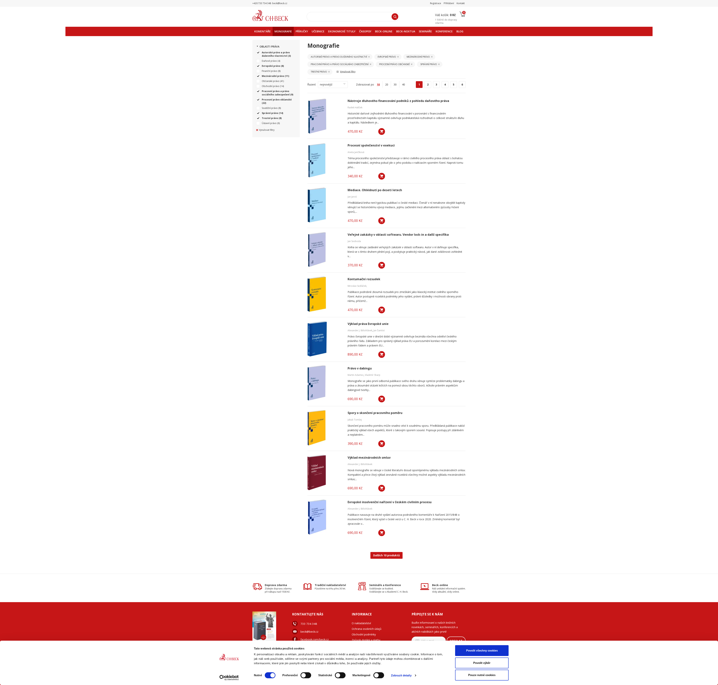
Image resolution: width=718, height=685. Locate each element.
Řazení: (311, 84)
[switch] (305, 675)
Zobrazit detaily (401, 675)
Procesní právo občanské (277, 99)
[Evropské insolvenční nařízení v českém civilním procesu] (325, 517)
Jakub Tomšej (355, 419)
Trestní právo (270, 118)
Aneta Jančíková (356, 152)
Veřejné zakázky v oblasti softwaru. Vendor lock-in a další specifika (398, 235)
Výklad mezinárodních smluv (369, 458)
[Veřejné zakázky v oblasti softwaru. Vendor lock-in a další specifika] (325, 249)
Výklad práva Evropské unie (368, 324)
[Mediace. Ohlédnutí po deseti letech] (325, 205)
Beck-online (440, 585)
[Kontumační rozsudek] (325, 294)
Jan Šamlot (379, 330)
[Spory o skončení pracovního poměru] (325, 428)
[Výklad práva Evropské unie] (325, 339)
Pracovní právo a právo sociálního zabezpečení (276, 93)
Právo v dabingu (360, 368)
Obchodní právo (270, 86)
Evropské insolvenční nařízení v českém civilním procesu (390, 502)
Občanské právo (270, 81)
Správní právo (270, 113)
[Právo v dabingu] (325, 383)
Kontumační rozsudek (364, 279)
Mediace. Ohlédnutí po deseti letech (375, 190)
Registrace (435, 3)
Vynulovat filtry (266, 130)
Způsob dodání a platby (366, 640)
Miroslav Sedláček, (357, 286)
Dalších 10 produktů (386, 555)
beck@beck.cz (309, 631)
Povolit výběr (481, 662)
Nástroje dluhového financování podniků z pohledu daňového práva (398, 101)
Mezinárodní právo (273, 76)
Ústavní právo (269, 123)
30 (395, 84)
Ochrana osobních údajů (366, 629)
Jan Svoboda (354, 241)
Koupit (381, 131)
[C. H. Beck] (275, 15)
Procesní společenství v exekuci (371, 145)
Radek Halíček (355, 107)
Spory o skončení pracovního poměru (375, 413)
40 (403, 84)
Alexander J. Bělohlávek (360, 330)
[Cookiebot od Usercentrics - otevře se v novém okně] (229, 678)
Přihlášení (449, 3)
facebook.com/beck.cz (314, 639)
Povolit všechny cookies (482, 650)
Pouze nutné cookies (481, 675)
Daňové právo (269, 60)
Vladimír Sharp (372, 375)
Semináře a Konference (385, 585)
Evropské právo (271, 66)
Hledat (395, 16)
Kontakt (461, 3)
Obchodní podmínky (364, 634)
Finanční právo (269, 71)
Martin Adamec (356, 375)
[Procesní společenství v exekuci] (325, 160)
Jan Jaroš (352, 196)
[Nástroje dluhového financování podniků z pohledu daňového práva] (325, 116)
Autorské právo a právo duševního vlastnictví (276, 54)
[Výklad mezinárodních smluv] (325, 472)
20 (386, 84)
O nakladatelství (361, 623)
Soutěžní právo (270, 108)
